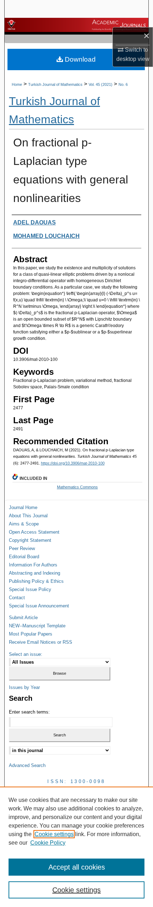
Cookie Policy (47, 843)
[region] (76, 847)
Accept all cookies (76, 867)
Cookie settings (54, 834)
